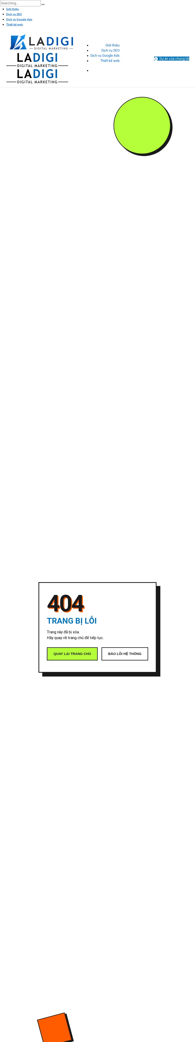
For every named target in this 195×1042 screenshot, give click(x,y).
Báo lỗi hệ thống (124, 654)
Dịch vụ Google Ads (19, 19)
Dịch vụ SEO (14, 14)
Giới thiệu (12, 9)
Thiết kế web (14, 24)
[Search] (42, 4)
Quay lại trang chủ (72, 654)
